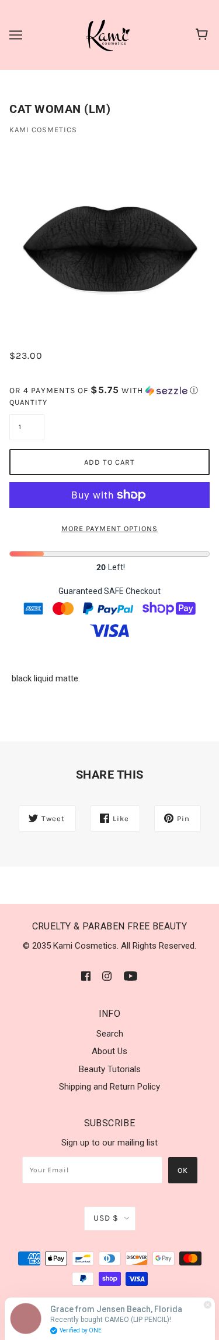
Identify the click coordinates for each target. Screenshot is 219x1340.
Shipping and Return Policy (109, 1086)
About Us (109, 1051)
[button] (109, 390)
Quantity (26, 402)
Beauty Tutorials (110, 1069)
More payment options (109, 528)
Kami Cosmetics (43, 129)
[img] (85, 975)
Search (109, 1033)
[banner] (108, 34)
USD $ (106, 1218)
